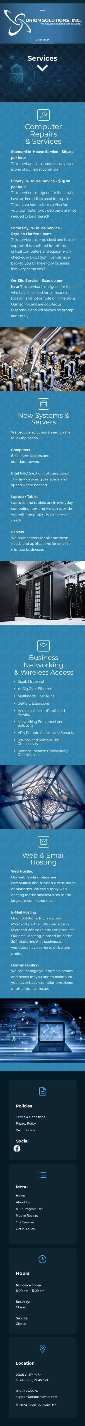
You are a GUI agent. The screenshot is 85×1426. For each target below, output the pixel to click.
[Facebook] (17, 1148)
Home (20, 1195)
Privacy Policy (26, 1123)
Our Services (25, 1222)
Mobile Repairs (27, 1215)
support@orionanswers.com (36, 1397)
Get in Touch (25, 1229)
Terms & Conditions (30, 1117)
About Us (23, 1202)
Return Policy (25, 1130)
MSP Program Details (31, 1209)
